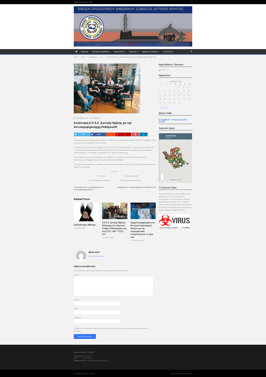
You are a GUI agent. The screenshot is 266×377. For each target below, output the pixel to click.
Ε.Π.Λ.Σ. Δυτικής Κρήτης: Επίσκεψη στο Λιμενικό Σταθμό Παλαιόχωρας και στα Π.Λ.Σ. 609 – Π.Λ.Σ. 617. (114, 228)
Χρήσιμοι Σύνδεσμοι (150, 52)
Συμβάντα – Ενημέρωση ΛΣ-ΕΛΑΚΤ (173, 120)
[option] (86, 216)
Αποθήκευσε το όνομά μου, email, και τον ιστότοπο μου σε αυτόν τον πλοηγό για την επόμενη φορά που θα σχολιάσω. (111, 329)
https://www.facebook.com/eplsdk (191, 2)
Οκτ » (166, 108)
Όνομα (77, 300)
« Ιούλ (161, 108)
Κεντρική (84, 52)
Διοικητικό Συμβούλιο (101, 52)
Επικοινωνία (168, 52)
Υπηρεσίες (133, 52)
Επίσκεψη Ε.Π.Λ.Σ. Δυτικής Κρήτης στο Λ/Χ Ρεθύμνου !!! (136, 187)
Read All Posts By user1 (96, 256)
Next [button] (154, 224)
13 (165, 95)
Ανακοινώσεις (119, 52)
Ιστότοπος (77, 317)
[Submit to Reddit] (111, 134)
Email (76, 309)
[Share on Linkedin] (144, 134)
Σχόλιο (77, 275)
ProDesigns (188, 373)
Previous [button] (75, 224)
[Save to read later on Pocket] (135, 134)
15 (174, 95)
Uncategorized (95, 118)
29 (174, 103)
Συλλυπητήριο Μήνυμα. (85, 225)
